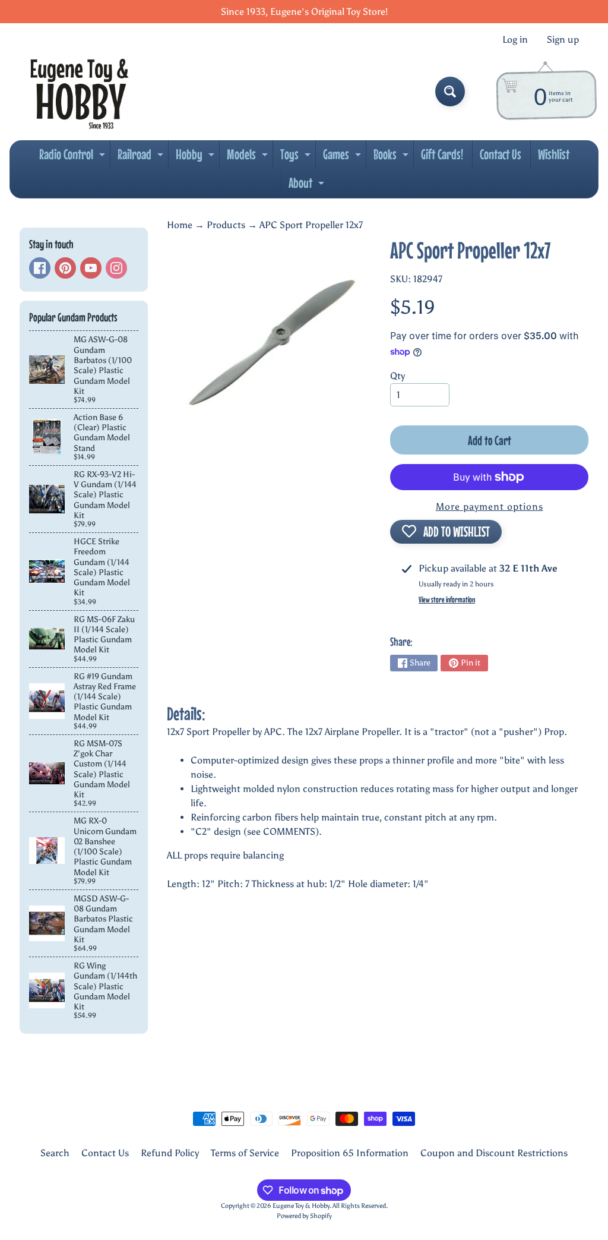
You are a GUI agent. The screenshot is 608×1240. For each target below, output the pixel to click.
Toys (297, 157)
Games (343, 157)
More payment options (489, 506)
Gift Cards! (442, 154)
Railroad (142, 157)
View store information (447, 599)
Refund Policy (170, 1153)
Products (226, 225)
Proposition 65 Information (349, 1153)
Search (54, 1153)
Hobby (196, 157)
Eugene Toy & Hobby (301, 1205)
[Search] (450, 91)
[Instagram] (116, 268)
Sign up (563, 40)
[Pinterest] (65, 268)
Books (392, 157)
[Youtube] (91, 268)
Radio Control (73, 157)
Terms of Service (245, 1153)
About (308, 186)
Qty (397, 375)
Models (249, 157)
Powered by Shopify (304, 1215)
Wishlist (553, 154)
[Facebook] (39, 268)
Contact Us (500, 154)
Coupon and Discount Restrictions (494, 1153)
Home (179, 225)
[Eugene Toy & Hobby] (79, 91)
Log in (515, 40)
